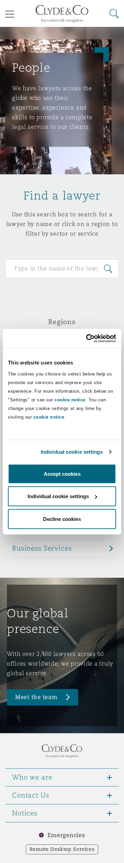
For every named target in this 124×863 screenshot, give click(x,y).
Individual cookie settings (72, 452)
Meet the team (36, 697)
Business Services (42, 548)
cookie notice (69, 399)
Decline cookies (62, 519)
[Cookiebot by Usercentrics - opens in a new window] (87, 338)
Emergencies (66, 835)
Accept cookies (62, 473)
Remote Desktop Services (62, 849)
